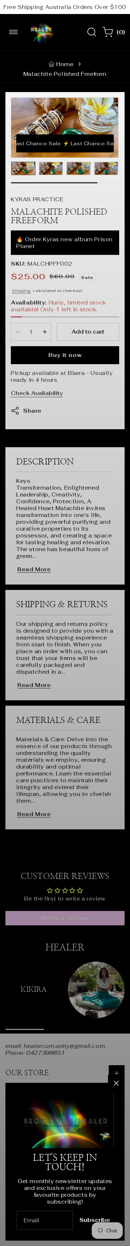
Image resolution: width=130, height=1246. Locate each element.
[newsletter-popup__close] (116, 1083)
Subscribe (94, 1220)
